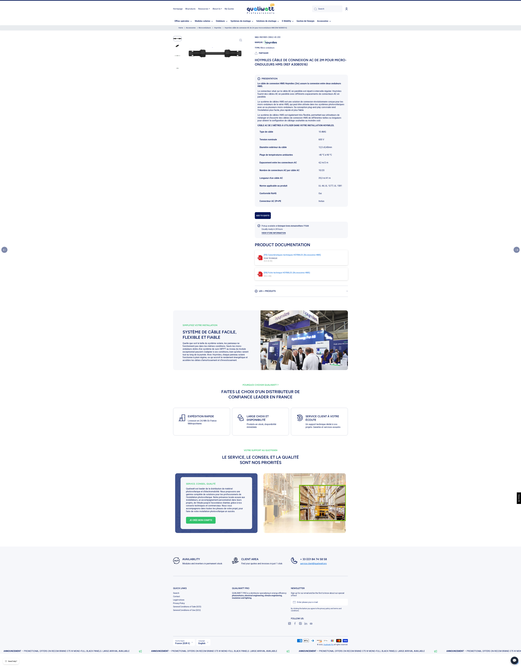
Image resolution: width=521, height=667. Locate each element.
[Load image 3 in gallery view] (177, 55)
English (201, 643)
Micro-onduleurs (205, 28)
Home (181, 28)
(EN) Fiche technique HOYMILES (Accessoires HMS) (287, 272)
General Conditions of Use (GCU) (187, 610)
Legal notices (178, 600)
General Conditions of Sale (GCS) (187, 607)
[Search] (314, 8)
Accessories (191, 28)
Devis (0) (519, 498)
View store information (274, 233)
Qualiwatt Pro (328, 645)
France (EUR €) (182, 643)
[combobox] (327, 8)
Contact (176, 596)
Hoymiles (217, 28)
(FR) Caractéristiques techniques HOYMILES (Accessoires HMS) (292, 255)
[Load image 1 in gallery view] (177, 38)
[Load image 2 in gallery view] (177, 46)
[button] (261, 53)
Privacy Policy (179, 603)
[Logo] (260, 8)
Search (176, 593)
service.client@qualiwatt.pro (313, 563)
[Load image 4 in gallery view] (177, 68)
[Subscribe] (344, 602)
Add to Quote (262, 215)
